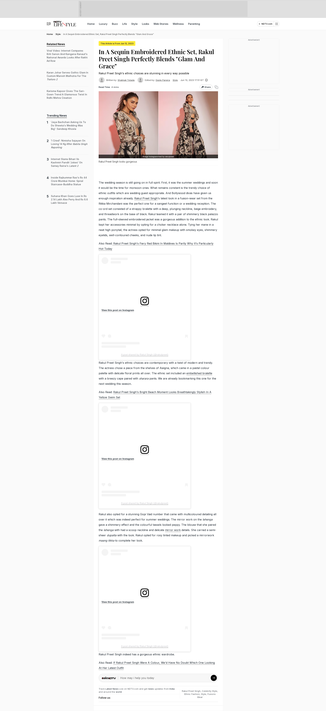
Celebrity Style (209, 691)
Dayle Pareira (163, 80)
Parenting (194, 23)
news (151, 688)
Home (91, 23)
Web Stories (160, 23)
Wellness (178, 23)
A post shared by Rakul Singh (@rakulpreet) (144, 354)
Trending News (57, 115)
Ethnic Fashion (192, 694)
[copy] (216, 87)
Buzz (115, 23)
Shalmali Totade (126, 80)
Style (134, 23)
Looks (145, 23)
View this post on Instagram (118, 310)
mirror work (173, 530)
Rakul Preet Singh (146, 198)
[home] (65, 22)
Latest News (112, 688)
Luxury (103, 23)
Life (124, 23)
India (172, 688)
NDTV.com (266, 24)
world (119, 691)
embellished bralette (199, 373)
